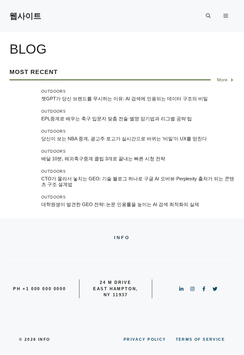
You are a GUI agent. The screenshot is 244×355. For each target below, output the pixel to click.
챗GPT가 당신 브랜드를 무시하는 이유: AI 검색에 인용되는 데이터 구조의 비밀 (124, 98)
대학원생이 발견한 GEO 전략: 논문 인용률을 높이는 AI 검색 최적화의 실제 (120, 204)
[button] (208, 15)
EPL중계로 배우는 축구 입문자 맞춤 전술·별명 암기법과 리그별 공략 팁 (116, 118)
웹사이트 (25, 15)
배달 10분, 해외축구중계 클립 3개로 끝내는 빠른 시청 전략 (103, 158)
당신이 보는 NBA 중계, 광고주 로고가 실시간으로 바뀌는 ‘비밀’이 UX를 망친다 (124, 138)
